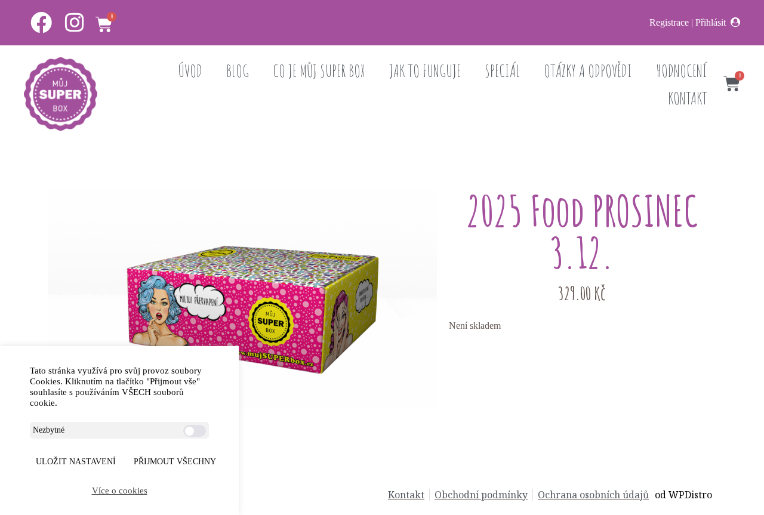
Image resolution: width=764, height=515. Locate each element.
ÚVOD (190, 70)
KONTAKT (687, 98)
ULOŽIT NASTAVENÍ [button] (76, 461)
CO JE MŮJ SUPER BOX (319, 70)
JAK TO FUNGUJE (425, 70)
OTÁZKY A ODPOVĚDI (588, 70)
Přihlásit (710, 22)
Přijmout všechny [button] (175, 461)
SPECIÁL (502, 70)
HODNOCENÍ (681, 70)
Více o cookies (119, 490)
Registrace (669, 22)
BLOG (237, 70)
